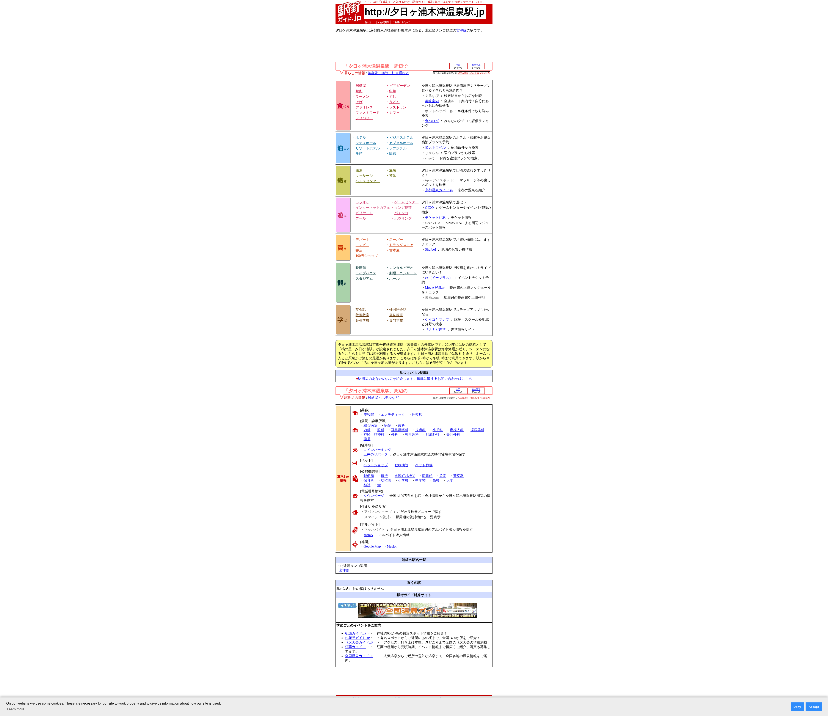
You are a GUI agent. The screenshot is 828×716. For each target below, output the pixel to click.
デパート (362, 239)
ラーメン (362, 96)
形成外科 (432, 434)
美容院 (369, 414)
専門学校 (396, 320)
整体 (392, 175)
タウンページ (374, 496)
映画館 (361, 268)
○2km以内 (474, 73)
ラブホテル (397, 148)
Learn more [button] (15, 709)
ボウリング (403, 218)
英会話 (361, 309)
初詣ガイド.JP (355, 633)
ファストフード (368, 113)
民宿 (392, 153)
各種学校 (362, 320)
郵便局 (369, 476)
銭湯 (359, 170)
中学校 (420, 480)
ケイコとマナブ (437, 319)
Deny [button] (797, 706)
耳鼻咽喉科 (399, 430)
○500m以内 (463, 73)
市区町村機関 (405, 476)
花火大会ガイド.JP (359, 642)
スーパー (396, 239)
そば (359, 102)
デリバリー (364, 118)
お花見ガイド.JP (357, 638)
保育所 (369, 480)
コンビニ (362, 245)
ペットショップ (376, 465)
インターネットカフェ (373, 207)
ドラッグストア (401, 245)
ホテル (361, 137)
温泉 (392, 170)
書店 (359, 250)
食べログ (432, 121)
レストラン (397, 107)
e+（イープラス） (439, 277)
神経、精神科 (374, 434)
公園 (442, 476)
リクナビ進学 (435, 329)
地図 (458, 65)
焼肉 (359, 91)
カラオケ (362, 202)
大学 (449, 480)
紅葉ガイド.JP (355, 647)
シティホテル (366, 143)
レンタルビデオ (401, 268)
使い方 (368, 22)
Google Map (372, 546)
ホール (394, 278)
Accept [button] (814, 706)
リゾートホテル (368, 148)
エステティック (393, 414)
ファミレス (364, 107)
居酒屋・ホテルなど (383, 397)
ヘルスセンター (368, 181)
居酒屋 (361, 86)
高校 (436, 480)
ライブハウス (366, 273)
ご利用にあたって (401, 22)
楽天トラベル (435, 147)
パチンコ (401, 213)
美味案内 (432, 101)
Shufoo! (430, 249)
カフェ (394, 113)
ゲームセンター (406, 202)
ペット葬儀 (424, 465)
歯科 (401, 425)
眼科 (380, 430)
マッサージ (364, 175)
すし (392, 96)
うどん (394, 102)
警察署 (458, 476)
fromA (368, 535)
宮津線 (461, 30)
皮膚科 (420, 430)
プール (361, 218)
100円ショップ (367, 256)
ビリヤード (364, 213)
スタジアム (364, 278)
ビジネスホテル (401, 137)
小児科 (438, 430)
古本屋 (394, 250)
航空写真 (476, 65)
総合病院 (370, 425)
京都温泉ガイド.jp (439, 190)
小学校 (403, 480)
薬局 (367, 439)
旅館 (359, 153)
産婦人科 (457, 430)
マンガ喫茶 (403, 207)
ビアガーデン (399, 86)
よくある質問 (382, 22)
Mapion (392, 546)
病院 (387, 425)
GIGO (429, 207)
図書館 (427, 476)
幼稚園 (386, 480)
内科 (367, 430)
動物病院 (401, 465)
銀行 (384, 476)
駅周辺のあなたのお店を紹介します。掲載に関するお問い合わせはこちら (415, 378)
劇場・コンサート (403, 273)
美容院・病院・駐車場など (388, 73)
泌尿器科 (477, 430)
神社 (367, 485)
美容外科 (453, 434)
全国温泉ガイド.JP (359, 656)
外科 (394, 434)
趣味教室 (396, 315)
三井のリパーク (376, 454)
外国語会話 (397, 309)
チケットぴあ (435, 217)
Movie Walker (434, 287)
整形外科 (412, 434)
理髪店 (417, 414)
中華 (392, 91)
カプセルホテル (401, 143)
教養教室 (362, 315)
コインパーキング (377, 450)
